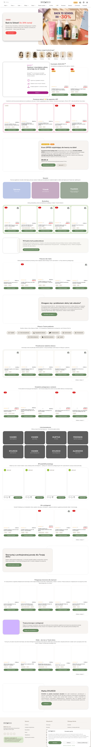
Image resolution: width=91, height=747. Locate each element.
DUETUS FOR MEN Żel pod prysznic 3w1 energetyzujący (27, 604)
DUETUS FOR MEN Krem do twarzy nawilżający (10, 604)
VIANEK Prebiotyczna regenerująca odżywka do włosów (78, 89)
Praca (26, 732)
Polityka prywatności (67, 745)
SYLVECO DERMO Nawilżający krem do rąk (61, 283)
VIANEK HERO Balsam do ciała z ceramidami (28, 283)
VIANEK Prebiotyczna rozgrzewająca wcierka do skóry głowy (45, 529)
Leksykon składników (29, 727)
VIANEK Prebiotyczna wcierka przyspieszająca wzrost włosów (58, 89)
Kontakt (73, 745)
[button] (6, 5)
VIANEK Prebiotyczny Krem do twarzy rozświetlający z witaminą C (45, 282)
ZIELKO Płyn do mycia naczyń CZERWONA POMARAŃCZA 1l (44, 664)
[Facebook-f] (5, 734)
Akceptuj (55, 742)
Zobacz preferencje (82, 742)
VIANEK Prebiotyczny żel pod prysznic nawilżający (61, 530)
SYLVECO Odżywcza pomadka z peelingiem (45, 369)
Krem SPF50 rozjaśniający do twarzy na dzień (59, 147)
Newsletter (27, 729)
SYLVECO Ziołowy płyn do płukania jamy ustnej (60, 225)
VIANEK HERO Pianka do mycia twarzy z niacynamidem (11, 226)
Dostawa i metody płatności (73, 727)
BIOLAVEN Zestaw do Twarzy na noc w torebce (62, 411)
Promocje (48, 724)
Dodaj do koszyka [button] (60, 94)
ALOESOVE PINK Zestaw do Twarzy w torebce (10, 411)
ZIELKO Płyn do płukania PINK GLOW (27, 664)
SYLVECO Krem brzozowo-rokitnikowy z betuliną (61, 369)
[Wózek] (87, 2)
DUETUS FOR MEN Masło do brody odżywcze (78, 604)
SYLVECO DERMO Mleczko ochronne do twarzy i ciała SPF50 (12, 125)
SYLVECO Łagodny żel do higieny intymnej (12, 369)
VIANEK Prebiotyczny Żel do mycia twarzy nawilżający (11, 530)
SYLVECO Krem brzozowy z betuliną (78, 225)
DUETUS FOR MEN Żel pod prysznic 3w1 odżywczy (27, 225)
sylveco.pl (9, 470)
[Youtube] (11, 734)
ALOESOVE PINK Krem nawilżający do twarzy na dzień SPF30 (78, 124)
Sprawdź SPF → (12, 32)
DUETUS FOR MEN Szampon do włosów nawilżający (45, 604)
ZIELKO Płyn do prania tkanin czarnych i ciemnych (78, 664)
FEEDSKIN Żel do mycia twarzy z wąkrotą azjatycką (11, 283)
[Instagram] (8, 734)
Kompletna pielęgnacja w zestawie (45, 387)
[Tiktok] (14, 734)
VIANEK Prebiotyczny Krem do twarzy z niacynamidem (27, 530)
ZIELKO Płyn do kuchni (60, 665)
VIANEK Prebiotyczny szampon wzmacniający (79, 530)
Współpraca (27, 734)
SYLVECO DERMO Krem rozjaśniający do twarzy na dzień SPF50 (45, 124)
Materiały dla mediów (29, 737)
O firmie (26, 724)
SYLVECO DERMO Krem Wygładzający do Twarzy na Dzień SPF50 (27, 124)
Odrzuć (69, 742)
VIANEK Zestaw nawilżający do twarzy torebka (45, 411)
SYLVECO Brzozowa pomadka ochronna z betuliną (78, 283)
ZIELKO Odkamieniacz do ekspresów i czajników (9, 664)
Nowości (48, 727)
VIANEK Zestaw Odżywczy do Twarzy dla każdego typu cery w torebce (28, 410)
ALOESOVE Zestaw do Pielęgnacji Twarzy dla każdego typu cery (79, 411)
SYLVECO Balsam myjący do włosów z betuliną (27, 369)
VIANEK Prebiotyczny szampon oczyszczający (45, 225)
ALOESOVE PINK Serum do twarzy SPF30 (61, 124)
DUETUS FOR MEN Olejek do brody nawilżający (61, 604)
